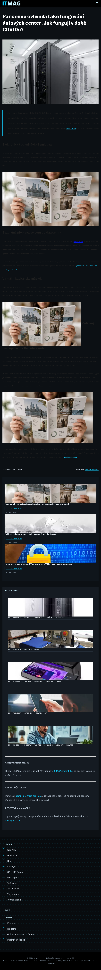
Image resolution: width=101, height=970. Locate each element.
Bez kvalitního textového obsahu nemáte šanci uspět (37, 504)
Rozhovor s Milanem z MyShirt (23, 649)
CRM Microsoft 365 (63, 771)
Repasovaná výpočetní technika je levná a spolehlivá (36, 617)
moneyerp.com (13, 820)
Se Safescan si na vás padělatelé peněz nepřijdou (34, 681)
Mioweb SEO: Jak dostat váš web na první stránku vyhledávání (40, 745)
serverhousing (71, 128)
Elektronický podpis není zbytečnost (27, 713)
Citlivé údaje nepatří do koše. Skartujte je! (30, 534)
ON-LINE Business (92, 469)
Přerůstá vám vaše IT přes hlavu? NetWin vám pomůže (38, 564)
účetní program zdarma (28, 796)
